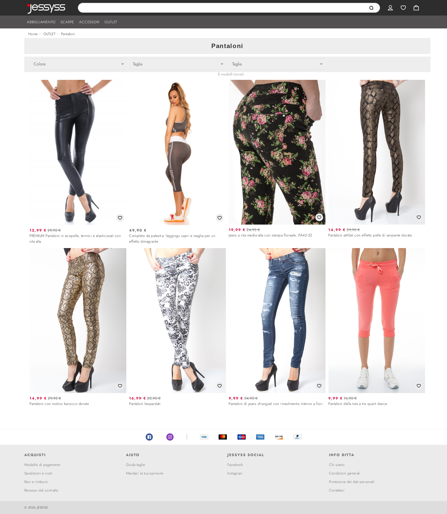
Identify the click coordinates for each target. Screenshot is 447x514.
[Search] (371, 8)
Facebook (149, 437)
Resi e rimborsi (36, 481)
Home (33, 33)
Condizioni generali (344, 473)
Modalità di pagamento (42, 464)
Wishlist (403, 7)
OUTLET (111, 22)
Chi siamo (337, 464)
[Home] (47, 8)
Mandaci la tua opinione (144, 473)
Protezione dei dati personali (352, 481)
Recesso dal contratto (41, 490)
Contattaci (337, 490)
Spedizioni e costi (38, 473)
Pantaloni (68, 33)
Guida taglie (135, 464)
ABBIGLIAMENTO (41, 22)
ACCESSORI (89, 22)
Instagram (170, 437)
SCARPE (67, 22)
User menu (390, 7)
